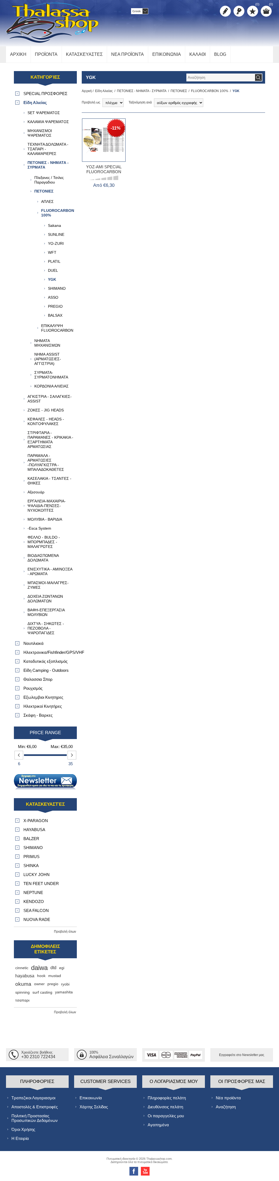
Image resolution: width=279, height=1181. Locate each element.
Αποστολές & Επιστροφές (34, 1106)
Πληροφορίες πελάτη (167, 1097)
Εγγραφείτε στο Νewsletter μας (241, 1055)
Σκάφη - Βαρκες (38, 715)
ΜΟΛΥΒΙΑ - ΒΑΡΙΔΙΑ (45, 519)
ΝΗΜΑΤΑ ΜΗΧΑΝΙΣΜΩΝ (47, 342)
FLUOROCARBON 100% (209, 91)
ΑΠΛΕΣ (47, 201)
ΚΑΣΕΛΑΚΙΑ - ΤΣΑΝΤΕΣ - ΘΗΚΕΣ (49, 480)
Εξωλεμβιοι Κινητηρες (43, 697)
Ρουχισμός (33, 688)
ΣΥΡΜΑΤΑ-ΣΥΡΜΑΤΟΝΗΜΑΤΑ (51, 374)
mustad (54, 976)
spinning (22, 992)
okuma (23, 984)
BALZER (31, 838)
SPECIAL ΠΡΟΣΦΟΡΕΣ (45, 93)
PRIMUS (31, 856)
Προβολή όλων (65, 931)
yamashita (64, 992)
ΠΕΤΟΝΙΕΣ (179, 91)
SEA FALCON (36, 910)
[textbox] (220, 77)
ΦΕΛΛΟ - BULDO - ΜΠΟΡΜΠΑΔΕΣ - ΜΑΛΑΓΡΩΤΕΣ (44, 542)
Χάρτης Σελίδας (94, 1106)
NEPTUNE (33, 892)
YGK (52, 279)
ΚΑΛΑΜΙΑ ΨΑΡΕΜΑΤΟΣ (48, 122)
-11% (115, 128)
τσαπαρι (22, 1000)
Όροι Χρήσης (23, 1129)
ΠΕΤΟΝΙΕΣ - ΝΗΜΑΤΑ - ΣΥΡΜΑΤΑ (141, 91)
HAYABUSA (34, 829)
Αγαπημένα (158, 1124)
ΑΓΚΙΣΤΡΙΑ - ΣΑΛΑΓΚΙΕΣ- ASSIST (50, 398)
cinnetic (21, 968)
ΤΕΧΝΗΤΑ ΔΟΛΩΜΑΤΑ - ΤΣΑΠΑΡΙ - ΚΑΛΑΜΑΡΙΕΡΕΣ (48, 149)
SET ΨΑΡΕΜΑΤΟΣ (44, 113)
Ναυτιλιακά (33, 643)
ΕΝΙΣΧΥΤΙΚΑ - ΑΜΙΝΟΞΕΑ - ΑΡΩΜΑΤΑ (50, 571)
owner (39, 984)
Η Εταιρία (20, 1138)
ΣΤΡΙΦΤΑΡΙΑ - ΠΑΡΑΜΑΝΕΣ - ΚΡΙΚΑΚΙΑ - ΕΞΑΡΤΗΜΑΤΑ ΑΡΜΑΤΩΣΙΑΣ (50, 440)
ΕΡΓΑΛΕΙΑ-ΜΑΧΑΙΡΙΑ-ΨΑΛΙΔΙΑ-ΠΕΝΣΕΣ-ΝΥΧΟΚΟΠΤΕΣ (47, 505)
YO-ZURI (56, 243)
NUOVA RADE (36, 919)
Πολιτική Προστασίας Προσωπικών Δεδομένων (34, 1118)
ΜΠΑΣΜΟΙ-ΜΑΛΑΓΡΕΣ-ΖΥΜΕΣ (48, 585)
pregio (52, 984)
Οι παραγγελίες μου (166, 1115)
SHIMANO (57, 288)
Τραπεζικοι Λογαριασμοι (33, 1097)
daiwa (39, 967)
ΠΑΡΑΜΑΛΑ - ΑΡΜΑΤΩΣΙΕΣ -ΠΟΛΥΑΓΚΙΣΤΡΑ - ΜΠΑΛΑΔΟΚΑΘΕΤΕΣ (46, 462)
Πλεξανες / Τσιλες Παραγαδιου (49, 179)
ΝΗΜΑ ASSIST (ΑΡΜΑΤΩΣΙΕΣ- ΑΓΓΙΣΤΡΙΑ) (47, 359)
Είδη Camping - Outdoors (46, 670)
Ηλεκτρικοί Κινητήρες (42, 706)
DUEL (53, 270)
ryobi (65, 984)
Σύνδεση (238, 11)
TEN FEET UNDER (41, 883)
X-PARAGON (35, 820)
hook (41, 976)
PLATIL (54, 261)
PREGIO (55, 306)
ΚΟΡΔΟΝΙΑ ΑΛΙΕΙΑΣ (51, 386)
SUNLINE (56, 234)
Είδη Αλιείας (104, 91)
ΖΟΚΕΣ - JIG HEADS (46, 410)
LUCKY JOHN (36, 874)
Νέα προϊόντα (228, 1097)
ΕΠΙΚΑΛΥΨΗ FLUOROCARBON (57, 328)
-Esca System (39, 528)
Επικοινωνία (91, 1097)
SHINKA (31, 865)
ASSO (53, 297)
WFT (52, 252)
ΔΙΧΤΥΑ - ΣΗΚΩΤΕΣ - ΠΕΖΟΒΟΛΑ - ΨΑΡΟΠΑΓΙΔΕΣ (46, 628)
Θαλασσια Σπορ (38, 679)
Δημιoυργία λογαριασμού (225, 11)
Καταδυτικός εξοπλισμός (45, 661)
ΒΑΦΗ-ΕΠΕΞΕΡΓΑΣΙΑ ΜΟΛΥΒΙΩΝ (46, 612)
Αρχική (87, 91)
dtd (53, 967)
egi (61, 968)
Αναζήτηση (226, 1106)
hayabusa (24, 976)
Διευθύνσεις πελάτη (165, 1106)
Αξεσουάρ (36, 492)
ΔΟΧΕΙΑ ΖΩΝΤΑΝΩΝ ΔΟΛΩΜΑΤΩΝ (45, 598)
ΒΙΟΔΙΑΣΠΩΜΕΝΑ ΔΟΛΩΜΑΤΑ (43, 557)
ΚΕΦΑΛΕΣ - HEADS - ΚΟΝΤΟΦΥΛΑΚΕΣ (46, 421)
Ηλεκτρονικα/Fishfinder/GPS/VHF (50, 652)
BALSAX (55, 315)
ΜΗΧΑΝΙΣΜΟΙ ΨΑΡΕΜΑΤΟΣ (40, 133)
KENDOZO (33, 901)
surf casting (42, 992)
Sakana (54, 225)
